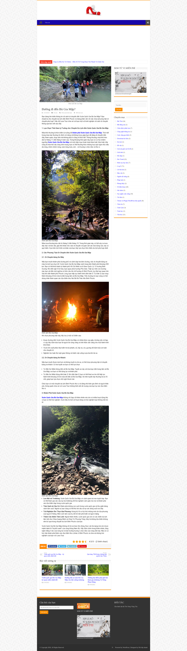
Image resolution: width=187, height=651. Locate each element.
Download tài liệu (122, 138)
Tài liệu (119, 197)
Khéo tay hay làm (122, 163)
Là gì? (119, 166)
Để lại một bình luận (66, 113)
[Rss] (112, 647)
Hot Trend (120, 159)
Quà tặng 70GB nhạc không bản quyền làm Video (97, 554)
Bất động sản (121, 125)
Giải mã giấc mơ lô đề (124, 149)
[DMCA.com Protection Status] (83, 605)
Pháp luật (120, 180)
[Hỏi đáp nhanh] (93, 9)
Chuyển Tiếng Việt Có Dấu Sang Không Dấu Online (69, 62)
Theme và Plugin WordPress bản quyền (129, 201)
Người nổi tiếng (122, 176)
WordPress (126, 647)
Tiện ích (47, 22)
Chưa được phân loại (123, 128)
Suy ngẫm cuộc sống (123, 194)
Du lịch (55, 113)
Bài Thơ (119, 121)
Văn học (119, 214)
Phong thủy (120, 183)
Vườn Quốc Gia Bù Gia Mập (58, 142)
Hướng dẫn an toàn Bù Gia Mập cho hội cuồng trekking (74, 579)
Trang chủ (41, 22)
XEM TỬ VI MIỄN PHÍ (85, 611)
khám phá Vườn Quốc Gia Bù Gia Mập (87, 133)
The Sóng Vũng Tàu (131, 606)
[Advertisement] (93, 42)
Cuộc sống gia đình (123, 135)
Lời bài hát (120, 169)
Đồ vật (119, 145)
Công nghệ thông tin (123, 131)
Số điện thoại (121, 187)
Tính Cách (120, 208)
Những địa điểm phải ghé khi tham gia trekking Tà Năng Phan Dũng (98, 580)
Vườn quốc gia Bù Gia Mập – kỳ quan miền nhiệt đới (54, 554)
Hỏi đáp (119, 156)
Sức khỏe (120, 190)
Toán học (120, 211)
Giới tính (120, 152)
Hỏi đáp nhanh (143, 647)
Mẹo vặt (119, 173)
